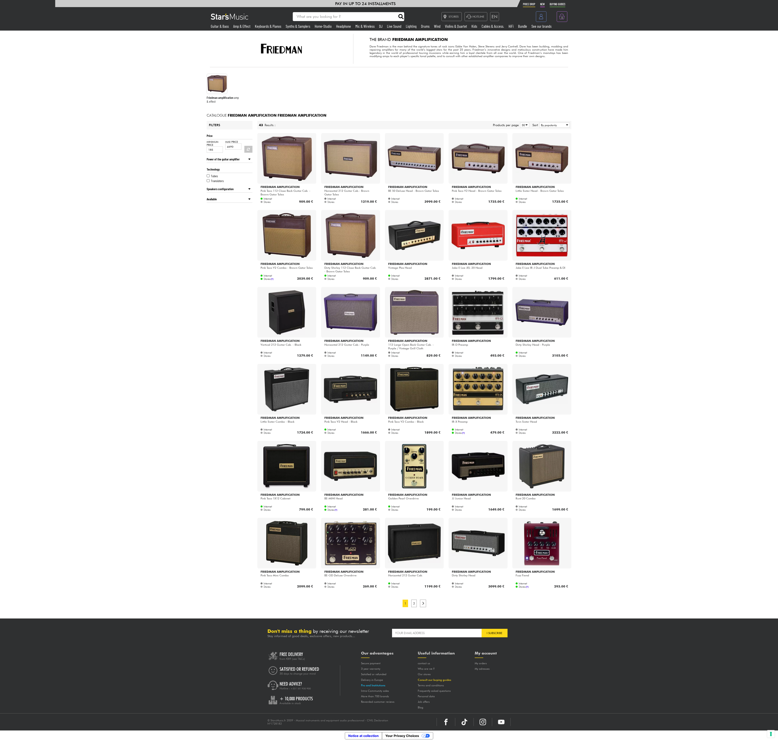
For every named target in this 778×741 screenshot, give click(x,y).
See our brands (541, 26)
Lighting (411, 26)
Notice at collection (363, 736)
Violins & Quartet (456, 26)
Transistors (217, 181)
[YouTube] (501, 722)
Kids (474, 26)
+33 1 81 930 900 (301, 688)
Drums (425, 26)
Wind (437, 26)
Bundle (523, 26)
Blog (420, 707)
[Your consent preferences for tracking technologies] (771, 734)
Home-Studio (323, 26)
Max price (231, 141)
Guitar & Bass (220, 26)
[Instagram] (483, 722)
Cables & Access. (493, 26)
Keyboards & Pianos (268, 26)
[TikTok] (464, 722)
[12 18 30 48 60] (524, 125)
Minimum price (212, 143)
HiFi (511, 26)
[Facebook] (446, 722)
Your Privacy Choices (402, 736)
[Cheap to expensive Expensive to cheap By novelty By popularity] (554, 125)
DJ (381, 26)
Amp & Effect (242, 26)
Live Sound (394, 26)
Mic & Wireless (365, 26)
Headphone (344, 26)
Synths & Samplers (298, 26)
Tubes (214, 176)
